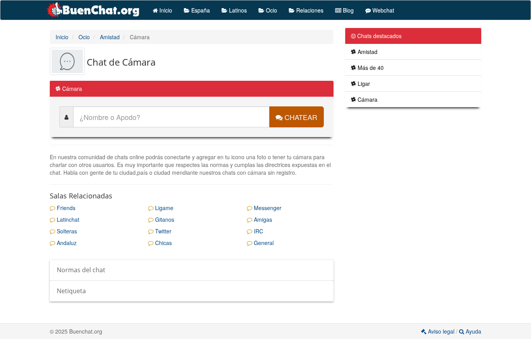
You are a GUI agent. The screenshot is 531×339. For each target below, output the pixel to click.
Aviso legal (441, 331)
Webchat (382, 10)
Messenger (266, 208)
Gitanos (164, 219)
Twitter (162, 231)
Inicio (165, 10)
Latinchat (67, 219)
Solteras (66, 231)
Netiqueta (71, 291)
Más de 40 (370, 67)
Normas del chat (81, 270)
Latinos (237, 10)
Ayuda (472, 331)
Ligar (363, 83)
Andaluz (66, 243)
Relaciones (309, 10)
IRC (257, 231)
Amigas (262, 219)
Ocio (270, 10)
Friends (65, 208)
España (200, 10)
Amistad (366, 52)
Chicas (163, 243)
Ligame (163, 208)
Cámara (366, 99)
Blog (347, 10)
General (263, 243)
